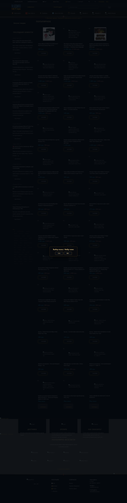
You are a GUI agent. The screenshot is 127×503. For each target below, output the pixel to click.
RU (68, 253)
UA (59, 253)
